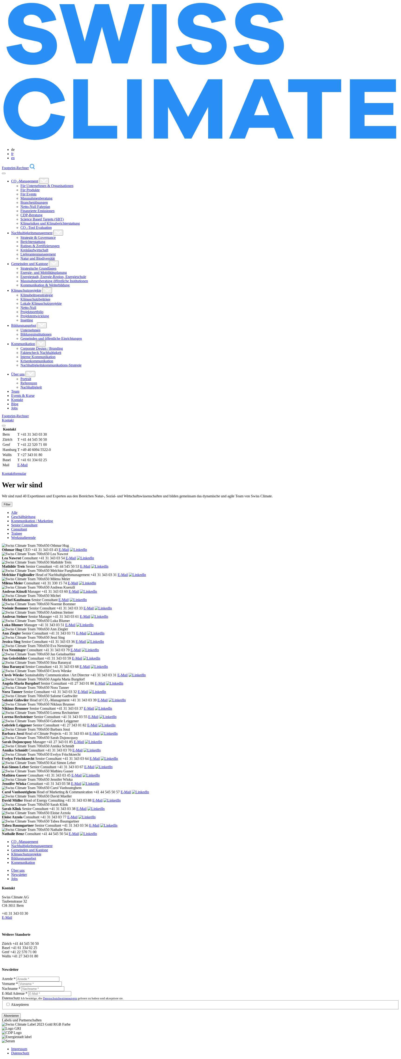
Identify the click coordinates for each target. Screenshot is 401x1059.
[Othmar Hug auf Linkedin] (78, 550)
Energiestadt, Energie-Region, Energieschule (53, 277)
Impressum (19, 1049)
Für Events (28, 194)
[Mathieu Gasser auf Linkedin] (91, 775)
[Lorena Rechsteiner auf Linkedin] (107, 717)
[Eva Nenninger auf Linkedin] (90, 650)
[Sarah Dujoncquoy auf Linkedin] (93, 742)
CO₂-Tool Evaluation (36, 228)
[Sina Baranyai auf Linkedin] (99, 667)
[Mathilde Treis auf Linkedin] (99, 566)
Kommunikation (23, 344)
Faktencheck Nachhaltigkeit (40, 353)
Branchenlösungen (34, 202)
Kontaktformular (14, 474)
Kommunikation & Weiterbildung (45, 285)
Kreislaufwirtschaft (34, 250)
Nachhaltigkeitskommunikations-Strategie (50, 365)
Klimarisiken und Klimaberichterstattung (50, 223)
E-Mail (22, 465)
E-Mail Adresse (14, 993)
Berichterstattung (32, 242)
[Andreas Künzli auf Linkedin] (88, 591)
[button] (44, 181)
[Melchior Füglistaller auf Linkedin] (137, 575)
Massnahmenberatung (36, 198)
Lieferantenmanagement (38, 254)
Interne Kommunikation (37, 357)
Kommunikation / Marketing (32, 521)
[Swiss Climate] (200, 142)
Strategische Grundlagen (38, 268)
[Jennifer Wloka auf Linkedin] (90, 784)
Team (15, 391)
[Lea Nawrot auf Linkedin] (85, 558)
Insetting (26, 320)
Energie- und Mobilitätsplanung (43, 273)
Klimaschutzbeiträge (35, 299)
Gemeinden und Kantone (29, 264)
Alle (14, 513)
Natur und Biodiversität (37, 258)
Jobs (14, 408)
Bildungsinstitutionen (36, 334)
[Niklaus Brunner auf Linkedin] (103, 708)
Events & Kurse (23, 396)
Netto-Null (28, 308)
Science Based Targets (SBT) (42, 219)
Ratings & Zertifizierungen (40, 246)
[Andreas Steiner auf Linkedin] (99, 617)
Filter (7, 504)
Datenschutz (11, 998)
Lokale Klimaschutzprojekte (41, 303)
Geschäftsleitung (23, 517)
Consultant (19, 529)
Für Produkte (30, 190)
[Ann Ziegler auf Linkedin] (95, 633)
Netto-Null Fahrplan (35, 207)
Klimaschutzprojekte (26, 290)
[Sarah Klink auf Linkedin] (96, 809)
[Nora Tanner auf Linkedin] (97, 692)
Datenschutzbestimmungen (60, 998)
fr (12, 154)
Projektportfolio (31, 312)
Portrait (25, 379)
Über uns (18, 374)
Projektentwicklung (34, 316)
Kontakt (17, 400)
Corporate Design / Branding (41, 348)
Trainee (16, 533)
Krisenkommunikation (36, 361)
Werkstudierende (23, 538)
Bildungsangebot (23, 325)
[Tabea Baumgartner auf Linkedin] (108, 825)
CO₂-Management (24, 181)
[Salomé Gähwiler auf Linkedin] (117, 700)
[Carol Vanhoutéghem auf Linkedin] (140, 792)
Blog (14, 404)
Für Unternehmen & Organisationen (46, 186)
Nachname (11, 989)
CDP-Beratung (31, 215)
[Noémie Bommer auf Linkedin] (103, 608)
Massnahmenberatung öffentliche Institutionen (54, 281)
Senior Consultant (24, 525)
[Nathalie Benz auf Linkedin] (88, 834)
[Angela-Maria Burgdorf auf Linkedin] (114, 683)
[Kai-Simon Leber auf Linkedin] (104, 767)
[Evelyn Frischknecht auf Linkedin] (109, 759)
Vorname (10, 984)
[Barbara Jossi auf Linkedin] (109, 733)
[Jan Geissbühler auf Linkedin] (91, 658)
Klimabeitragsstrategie (36, 295)
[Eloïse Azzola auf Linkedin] (87, 817)
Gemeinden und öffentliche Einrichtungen (51, 338)
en (13, 158)
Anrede (9, 979)
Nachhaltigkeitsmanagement (31, 233)
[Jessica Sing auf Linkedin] (95, 642)
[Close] (4, 425)
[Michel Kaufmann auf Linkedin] (78, 600)
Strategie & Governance (38, 238)
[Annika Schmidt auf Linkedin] (92, 750)
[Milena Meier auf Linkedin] (87, 583)
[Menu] (4, 173)
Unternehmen (30, 330)
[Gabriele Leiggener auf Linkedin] (107, 725)
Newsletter (19, 875)
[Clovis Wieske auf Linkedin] (137, 675)
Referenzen (28, 383)
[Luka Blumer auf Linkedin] (85, 625)
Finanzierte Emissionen (37, 211)
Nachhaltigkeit (31, 387)
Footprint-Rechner (15, 168)
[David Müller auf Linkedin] (112, 800)
